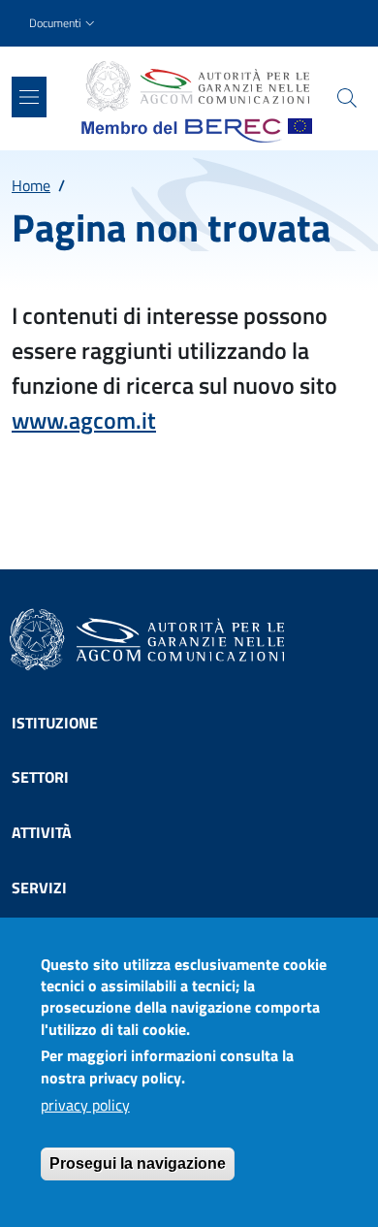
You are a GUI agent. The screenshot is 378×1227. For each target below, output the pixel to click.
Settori (40, 777)
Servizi (39, 887)
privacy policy (85, 1104)
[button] (64, 24)
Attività (42, 832)
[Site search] (347, 98)
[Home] (197, 86)
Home (31, 185)
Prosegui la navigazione (137, 1163)
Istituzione (55, 722)
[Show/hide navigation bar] (29, 97)
